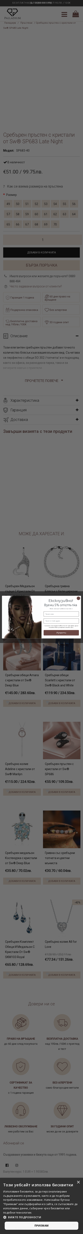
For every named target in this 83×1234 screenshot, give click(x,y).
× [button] (78, 1182)
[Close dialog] (78, 598)
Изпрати (61, 632)
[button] (41, 1217)
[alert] (41, 1206)
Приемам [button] (41, 1225)
